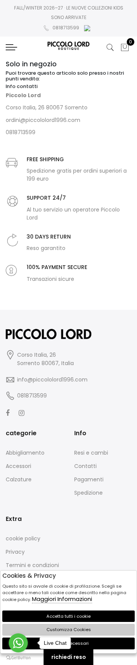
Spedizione (88, 493)
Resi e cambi (91, 453)
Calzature (19, 479)
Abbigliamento (25, 453)
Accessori (18, 466)
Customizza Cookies (68, 630)
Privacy (15, 552)
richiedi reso (68, 657)
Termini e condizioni (32, 565)
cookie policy (23, 538)
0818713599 (66, 27)
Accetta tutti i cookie (68, 616)
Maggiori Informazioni (62, 599)
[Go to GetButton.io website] (18, 657)
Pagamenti (89, 479)
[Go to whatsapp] (18, 642)
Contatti (85, 466)
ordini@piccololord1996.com (43, 120)
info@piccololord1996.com (52, 379)
